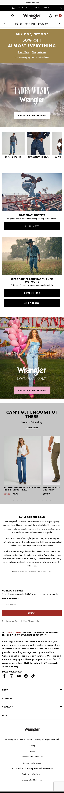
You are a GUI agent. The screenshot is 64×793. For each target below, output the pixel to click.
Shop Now (32, 226)
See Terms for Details (11, 621)
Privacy (14, 666)
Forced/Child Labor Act (32, 779)
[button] (12, 15)
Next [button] (59, 24)
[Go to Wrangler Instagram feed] (11, 676)
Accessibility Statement (31, 756)
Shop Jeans (32, 303)
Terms (5, 666)
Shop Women (39, 52)
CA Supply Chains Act (32, 774)
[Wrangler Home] (32, 16)
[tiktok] (33, 676)
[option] (32, 24)
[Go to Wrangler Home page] (32, 729)
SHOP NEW (32, 427)
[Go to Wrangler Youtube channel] (19, 676)
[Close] (61, 7)
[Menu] (4, 16)
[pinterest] (26, 676)
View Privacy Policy (31, 621)
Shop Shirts (32, 292)
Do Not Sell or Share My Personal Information (32, 768)
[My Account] (50, 15)
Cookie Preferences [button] (32, 763)
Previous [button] (4, 24)
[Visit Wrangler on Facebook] (4, 676)
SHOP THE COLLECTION (32, 390)
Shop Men (23, 52)
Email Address (10, 599)
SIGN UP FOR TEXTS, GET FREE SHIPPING (33, 8)
